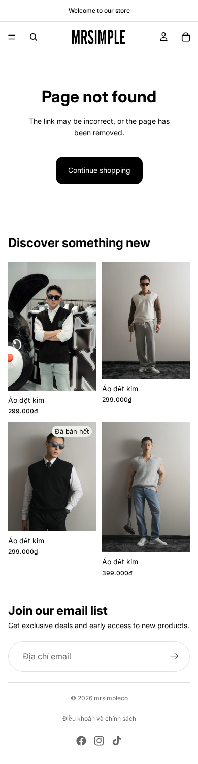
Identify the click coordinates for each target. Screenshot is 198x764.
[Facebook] (81, 741)
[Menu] (11, 37)
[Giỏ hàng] (186, 37)
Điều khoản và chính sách (99, 718)
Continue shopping (99, 170)
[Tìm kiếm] (33, 37)
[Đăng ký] (174, 656)
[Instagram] (99, 741)
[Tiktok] (117, 741)
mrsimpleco (111, 698)
